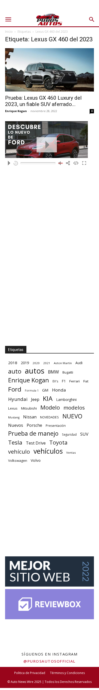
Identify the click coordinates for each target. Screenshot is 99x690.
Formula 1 (32, 390)
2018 (12, 362)
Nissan (30, 416)
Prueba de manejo (33, 433)
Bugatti (67, 372)
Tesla (15, 442)
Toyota (58, 442)
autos (34, 371)
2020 (36, 363)
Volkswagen (17, 460)
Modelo (50, 407)
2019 (25, 362)
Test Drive (36, 443)
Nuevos (15, 425)
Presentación (56, 425)
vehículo (19, 451)
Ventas (71, 452)
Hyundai (17, 399)
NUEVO (72, 416)
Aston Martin (63, 363)
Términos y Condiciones (67, 673)
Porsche (34, 425)
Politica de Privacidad (29, 673)
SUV (84, 434)
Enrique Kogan (16, 111)
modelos (74, 407)
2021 (46, 363)
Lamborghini (66, 399)
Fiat (85, 381)
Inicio (9, 31)
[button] (8, 19)
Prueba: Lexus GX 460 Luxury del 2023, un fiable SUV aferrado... (43, 101)
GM (45, 390)
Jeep (35, 399)
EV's (55, 381)
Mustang (14, 417)
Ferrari (74, 381)
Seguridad (69, 434)
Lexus (13, 408)
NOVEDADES (49, 417)
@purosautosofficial (49, 661)
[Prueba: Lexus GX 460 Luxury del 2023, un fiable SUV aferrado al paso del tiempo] (49, 70)
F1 (64, 381)
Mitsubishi (29, 408)
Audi (78, 362)
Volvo (36, 460)
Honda (59, 390)
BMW (53, 372)
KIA (48, 398)
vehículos (48, 451)
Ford (14, 389)
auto (14, 371)
